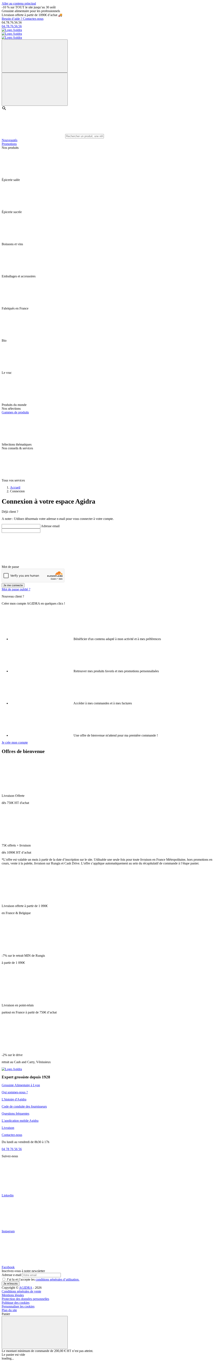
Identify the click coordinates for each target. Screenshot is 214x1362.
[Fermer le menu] (35, 89)
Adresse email (50, 526)
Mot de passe (10, 567)
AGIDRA (25, 1287)
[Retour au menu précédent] (35, 56)
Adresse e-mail (11, 1275)
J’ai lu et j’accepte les (43, 1279)
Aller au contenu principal (19, 3)
